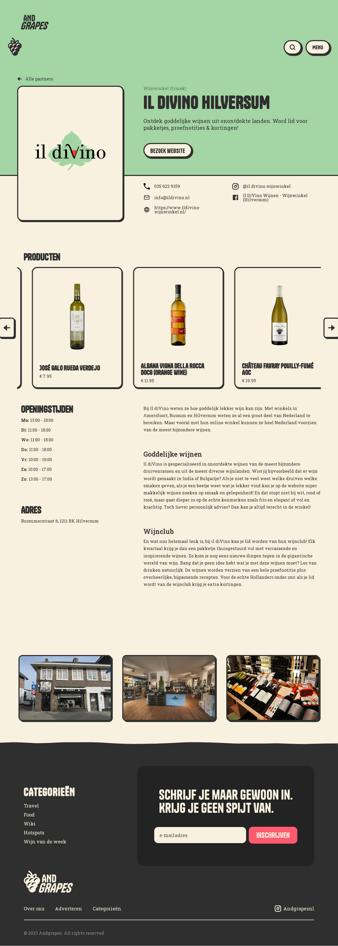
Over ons (34, 908)
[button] (318, 47)
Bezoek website (167, 151)
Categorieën (107, 908)
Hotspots (34, 832)
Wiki (30, 823)
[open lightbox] (65, 688)
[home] (28, 47)
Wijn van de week (45, 841)
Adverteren (68, 908)
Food (29, 815)
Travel (31, 806)
